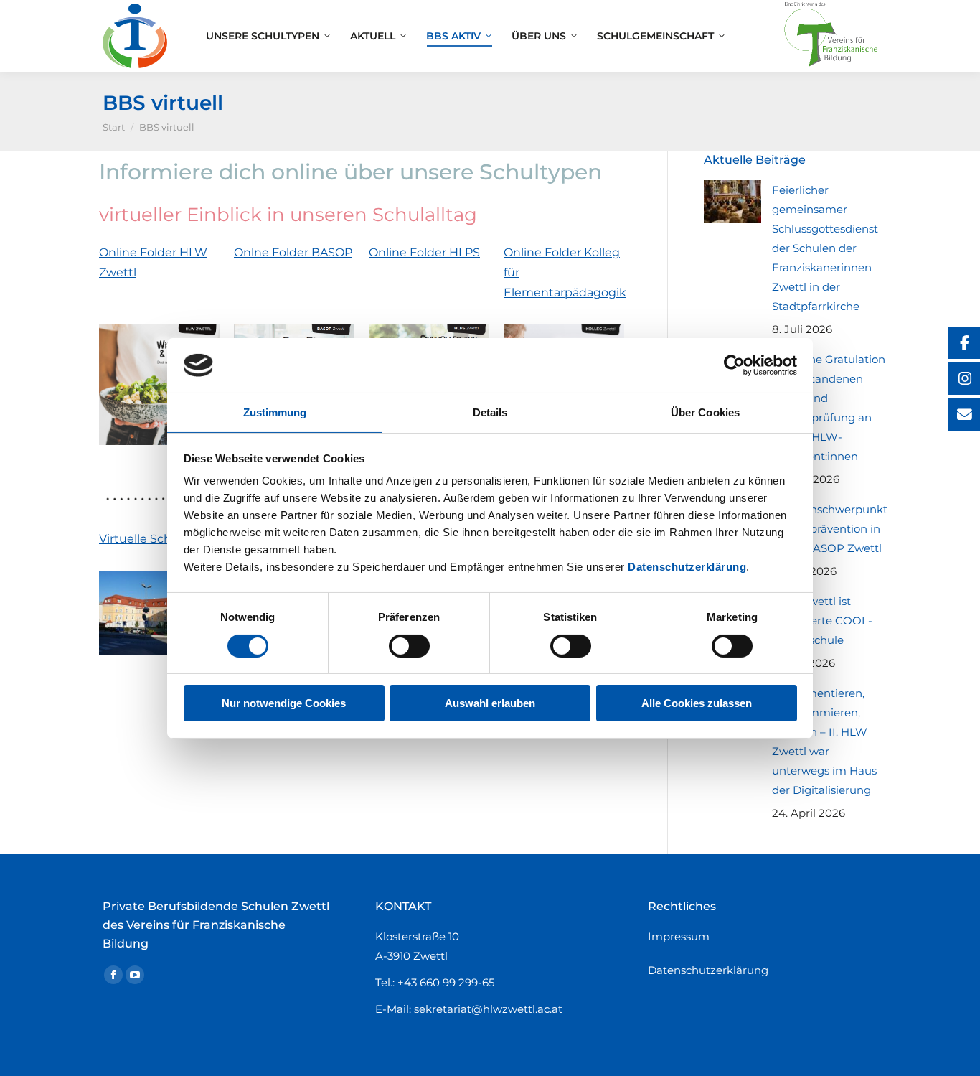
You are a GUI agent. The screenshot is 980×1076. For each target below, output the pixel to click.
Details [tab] (490, 412)
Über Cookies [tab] (705, 412)
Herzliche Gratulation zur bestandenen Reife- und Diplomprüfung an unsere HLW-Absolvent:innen (828, 407)
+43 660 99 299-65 (445, 982)
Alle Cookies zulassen (696, 703)
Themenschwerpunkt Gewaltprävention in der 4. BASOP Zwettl (829, 528)
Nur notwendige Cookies (284, 703)
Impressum (679, 936)
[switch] (409, 646)
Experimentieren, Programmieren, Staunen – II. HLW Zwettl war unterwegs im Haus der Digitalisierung (824, 741)
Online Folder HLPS (424, 252)
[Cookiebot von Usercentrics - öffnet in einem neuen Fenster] (734, 365)
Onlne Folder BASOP (293, 252)
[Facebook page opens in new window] (113, 974)
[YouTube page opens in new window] (135, 974)
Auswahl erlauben (490, 703)
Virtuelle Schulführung (165, 539)
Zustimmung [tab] (275, 412)
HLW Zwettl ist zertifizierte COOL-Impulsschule (822, 620)
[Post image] (732, 201)
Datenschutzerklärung (687, 567)
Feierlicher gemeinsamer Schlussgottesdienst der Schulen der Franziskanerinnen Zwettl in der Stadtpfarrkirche (825, 248)
